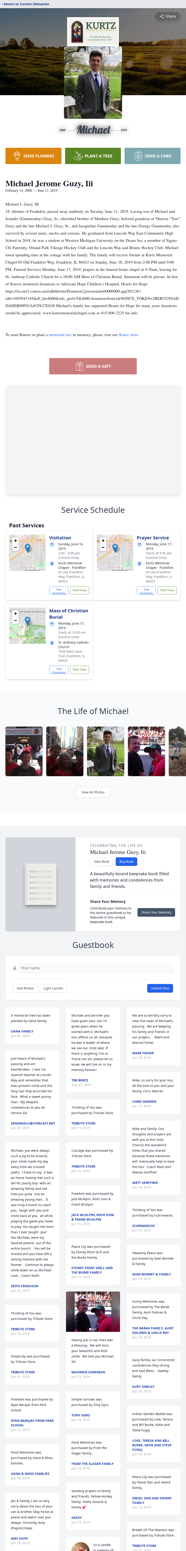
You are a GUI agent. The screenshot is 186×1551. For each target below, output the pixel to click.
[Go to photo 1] (90, 1329)
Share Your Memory (156, 912)
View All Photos (93, 792)
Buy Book (126, 861)
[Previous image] (70, 1311)
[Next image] (115, 1311)
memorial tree (60, 334)
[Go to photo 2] (93, 1329)
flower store (128, 334)
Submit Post (160, 988)
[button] (27, 548)
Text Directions (58, 591)
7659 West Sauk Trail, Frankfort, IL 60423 (71, 656)
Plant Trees (80, 590)
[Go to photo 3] (96, 1329)
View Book (101, 861)
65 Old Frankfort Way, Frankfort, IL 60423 (71, 576)
